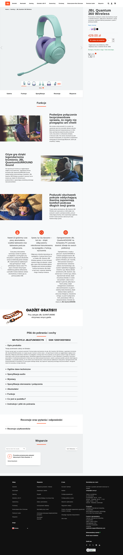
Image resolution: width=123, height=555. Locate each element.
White (89, 29)
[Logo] (7, 3)
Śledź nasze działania (92, 535)
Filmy (40, 88)
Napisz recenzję (92, 25)
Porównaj (61, 3)
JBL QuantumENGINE (68, 302)
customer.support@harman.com (95, 528)
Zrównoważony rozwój (92, 532)
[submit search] (24, 449)
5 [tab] (45, 305)
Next (81, 47)
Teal (95, 29)
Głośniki (14, 3)
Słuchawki (23, 3)
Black (97, 29)
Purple (92, 29)
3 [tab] (41, 305)
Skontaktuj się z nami (92, 482)
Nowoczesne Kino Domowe (75, 3)
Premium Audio (90, 3)
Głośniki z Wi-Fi (41, 3)
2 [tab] (40, 305)
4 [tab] (43, 305)
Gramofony (52, 3)
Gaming (31, 3)
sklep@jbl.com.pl (91, 490)
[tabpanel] (41, 44)
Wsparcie (101, 3)
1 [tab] (38, 305)
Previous (1, 47)
